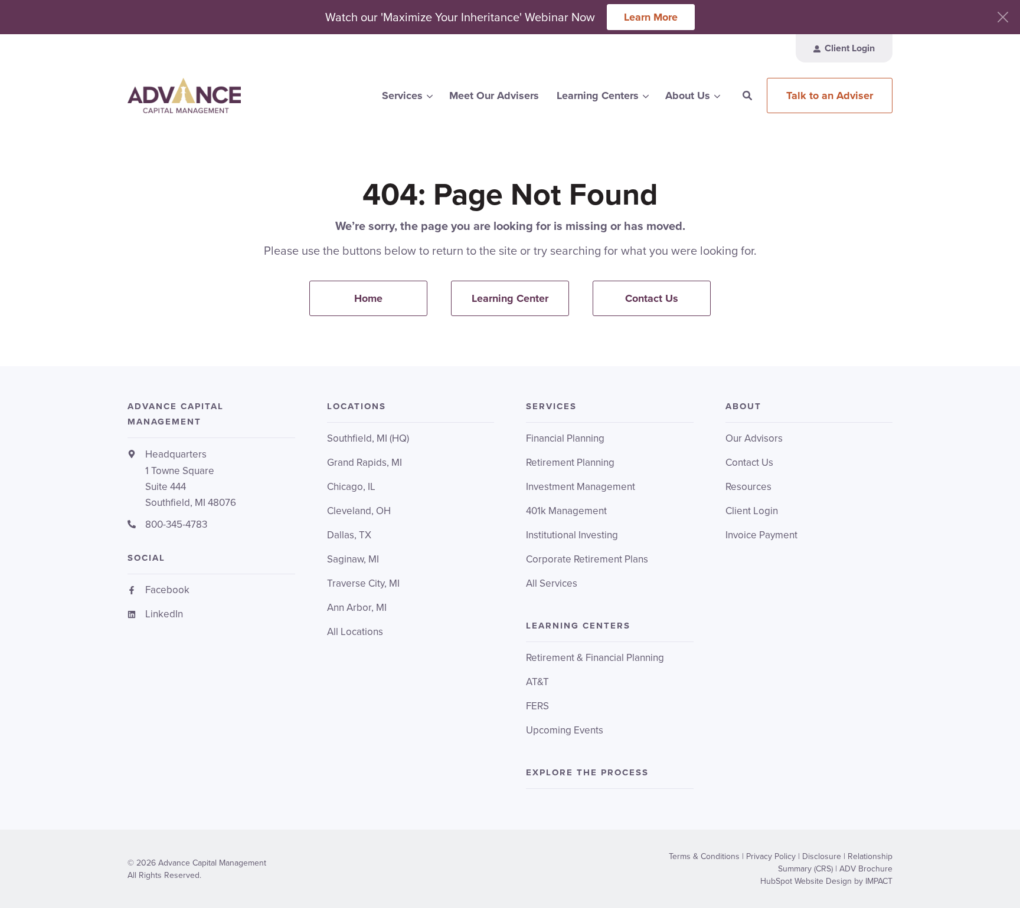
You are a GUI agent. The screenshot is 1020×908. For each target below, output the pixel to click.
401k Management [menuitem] (566, 511)
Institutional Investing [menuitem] (572, 535)
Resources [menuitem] (748, 486)
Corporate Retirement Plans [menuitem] (587, 559)
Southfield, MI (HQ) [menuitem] (368, 438)
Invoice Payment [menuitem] (761, 535)
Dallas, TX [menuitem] (349, 535)
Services (402, 95)
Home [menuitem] (368, 298)
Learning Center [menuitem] (510, 298)
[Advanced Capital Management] (211, 95)
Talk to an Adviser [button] (829, 95)
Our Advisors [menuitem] (754, 438)
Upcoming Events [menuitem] (564, 730)
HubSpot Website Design (806, 881)
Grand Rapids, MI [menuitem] (364, 462)
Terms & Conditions (704, 856)
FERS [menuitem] (537, 706)
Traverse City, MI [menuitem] (363, 583)
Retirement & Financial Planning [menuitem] (595, 657)
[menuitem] (844, 48)
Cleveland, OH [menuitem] (359, 511)
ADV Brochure (865, 869)
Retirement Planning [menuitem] (570, 462)
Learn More (651, 17)
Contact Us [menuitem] (651, 298)
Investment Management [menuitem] (580, 486)
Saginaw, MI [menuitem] (353, 559)
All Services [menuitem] (551, 583)
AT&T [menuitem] (537, 682)
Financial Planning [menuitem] (565, 438)
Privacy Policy (771, 856)
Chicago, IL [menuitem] (351, 486)
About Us (687, 95)
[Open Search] (747, 95)
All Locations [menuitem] (355, 631)
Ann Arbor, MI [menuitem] (357, 607)
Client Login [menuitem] (751, 511)
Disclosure (821, 856)
